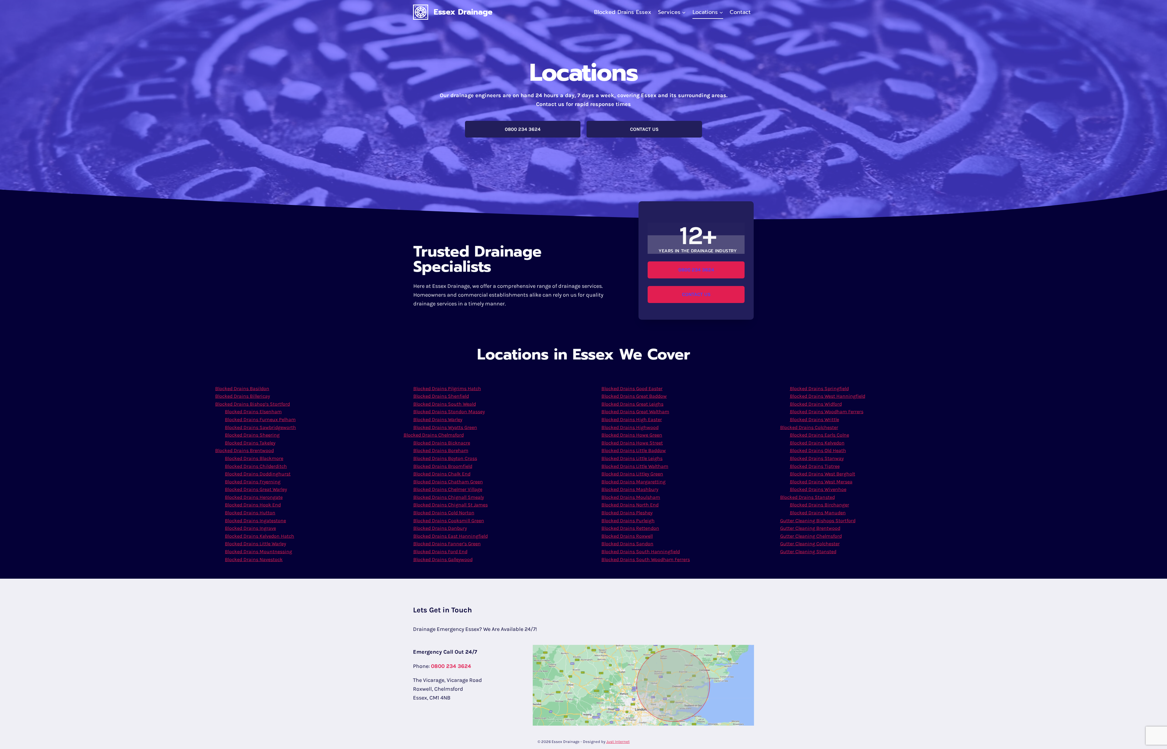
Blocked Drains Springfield (819, 388)
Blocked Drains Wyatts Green (445, 427)
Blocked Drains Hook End (253, 505)
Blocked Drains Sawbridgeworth (260, 427)
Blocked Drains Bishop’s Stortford (252, 404)
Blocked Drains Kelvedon (817, 443)
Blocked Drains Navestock (254, 559)
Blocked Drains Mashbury (629, 489)
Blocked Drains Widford (816, 404)
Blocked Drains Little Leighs (632, 458)
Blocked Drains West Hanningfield (827, 396)
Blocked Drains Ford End (440, 551)
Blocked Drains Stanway (817, 458)
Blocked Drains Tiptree (815, 466)
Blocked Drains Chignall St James (450, 505)
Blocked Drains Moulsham (630, 497)
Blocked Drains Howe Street (632, 443)
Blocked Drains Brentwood (244, 450)
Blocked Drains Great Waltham (635, 411)
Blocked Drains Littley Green (632, 474)
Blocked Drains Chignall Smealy (448, 497)
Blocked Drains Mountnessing (258, 551)
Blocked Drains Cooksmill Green (448, 520)
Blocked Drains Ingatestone (255, 520)
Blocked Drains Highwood (630, 427)
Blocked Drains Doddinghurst (258, 474)
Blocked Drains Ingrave (250, 528)
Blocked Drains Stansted (807, 497)
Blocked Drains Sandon (627, 543)
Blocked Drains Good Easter (632, 388)
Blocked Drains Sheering (252, 435)
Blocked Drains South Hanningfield (640, 551)
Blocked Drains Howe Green (631, 435)
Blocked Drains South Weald (444, 404)
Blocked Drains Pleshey (626, 513)
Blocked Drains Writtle (814, 419)
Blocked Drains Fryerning (253, 482)
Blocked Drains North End (630, 505)
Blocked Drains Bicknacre (441, 443)
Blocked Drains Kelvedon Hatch (259, 536)
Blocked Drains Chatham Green (448, 482)
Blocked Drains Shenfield (441, 396)
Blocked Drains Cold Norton (443, 513)
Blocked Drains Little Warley (255, 543)
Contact (740, 12)
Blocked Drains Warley (437, 419)
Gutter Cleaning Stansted (808, 551)
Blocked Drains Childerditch (256, 466)
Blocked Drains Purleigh (628, 520)
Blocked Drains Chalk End (441, 474)
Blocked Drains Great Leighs (632, 404)
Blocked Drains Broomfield (442, 466)
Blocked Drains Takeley (250, 443)
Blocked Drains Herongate (254, 497)
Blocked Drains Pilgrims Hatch (447, 388)
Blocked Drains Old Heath (818, 450)
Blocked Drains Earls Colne (819, 435)
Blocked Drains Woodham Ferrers (826, 411)
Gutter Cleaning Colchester (810, 543)
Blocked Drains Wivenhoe (818, 489)
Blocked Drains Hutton (250, 513)
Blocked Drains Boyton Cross (445, 458)
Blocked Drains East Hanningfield (450, 536)
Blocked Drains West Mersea (821, 482)
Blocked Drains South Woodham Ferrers (645, 559)
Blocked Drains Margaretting (633, 482)
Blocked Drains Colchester (809, 427)
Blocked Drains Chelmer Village (447, 489)
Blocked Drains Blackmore (254, 458)
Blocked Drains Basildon (242, 388)
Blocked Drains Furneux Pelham (260, 419)
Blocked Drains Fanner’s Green (447, 543)
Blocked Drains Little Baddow (633, 450)
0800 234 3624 (451, 666)
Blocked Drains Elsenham (253, 411)
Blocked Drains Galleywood (443, 559)
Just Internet (618, 741)
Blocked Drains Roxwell (627, 536)
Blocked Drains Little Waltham (634, 466)
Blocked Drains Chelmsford (434, 435)
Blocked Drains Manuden (818, 513)
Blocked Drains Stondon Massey (449, 411)
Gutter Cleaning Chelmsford (811, 536)
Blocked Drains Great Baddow (634, 396)
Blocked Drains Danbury (440, 528)
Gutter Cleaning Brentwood (810, 528)
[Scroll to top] (1153, 738)
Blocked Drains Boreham (440, 450)
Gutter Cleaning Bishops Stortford (817, 520)
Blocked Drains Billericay (242, 396)
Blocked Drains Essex (622, 12)
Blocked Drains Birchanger (819, 505)
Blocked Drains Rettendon (630, 528)
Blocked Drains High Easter (631, 419)
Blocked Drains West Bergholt (822, 474)
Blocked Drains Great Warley (256, 489)
